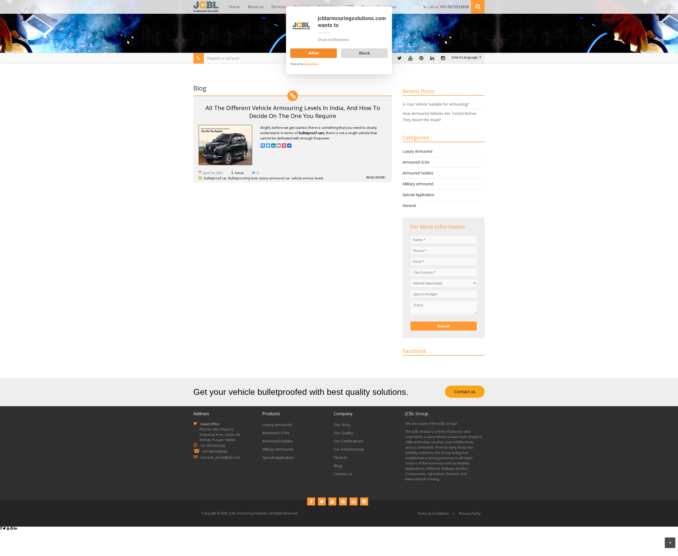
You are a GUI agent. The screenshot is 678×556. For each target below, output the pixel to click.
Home (234, 6)
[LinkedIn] (432, 58)
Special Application (418, 194)
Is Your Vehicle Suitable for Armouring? (436, 104)
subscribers (311, 64)
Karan (239, 173)
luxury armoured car (274, 178)
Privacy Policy (470, 513)
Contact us (464, 392)
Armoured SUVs (416, 162)
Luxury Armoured (417, 151)
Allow (314, 53)
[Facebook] (311, 501)
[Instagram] (443, 58)
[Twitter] (399, 58)
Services (278, 6)
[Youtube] (410, 58)
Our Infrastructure (349, 449)
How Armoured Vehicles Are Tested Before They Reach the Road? (439, 116)
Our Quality (343, 432)
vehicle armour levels (307, 178)
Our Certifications (349, 441)
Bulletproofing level (243, 178)
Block (364, 53)
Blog (338, 465)
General (409, 205)
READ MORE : (376, 177)
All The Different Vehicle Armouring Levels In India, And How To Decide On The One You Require (293, 112)
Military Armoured (418, 183)
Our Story (342, 424)
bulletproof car (215, 178)
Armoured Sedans (418, 172)
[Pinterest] (421, 58)
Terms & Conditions (433, 513)
